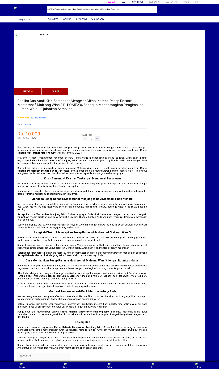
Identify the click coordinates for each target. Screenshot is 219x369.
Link (153, 367)
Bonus (22, 367)
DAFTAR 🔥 (28, 91)
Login (65, 367)
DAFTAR (198, 2)
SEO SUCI (112, 2)
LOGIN (186, 2)
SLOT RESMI (137, 2)
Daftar (109, 367)
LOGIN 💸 (55, 91)
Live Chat (197, 367)
